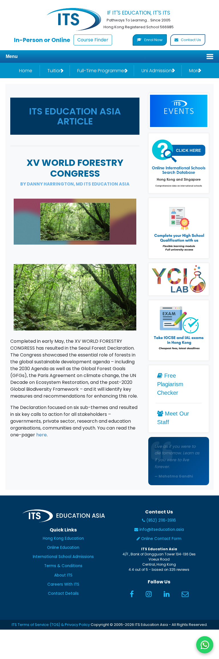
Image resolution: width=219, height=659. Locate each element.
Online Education (63, 547)
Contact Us (190, 40)
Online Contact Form (160, 538)
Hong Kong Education (63, 538)
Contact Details (63, 593)
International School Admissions (63, 556)
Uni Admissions (157, 70)
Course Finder (92, 40)
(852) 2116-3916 (160, 520)
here (41, 435)
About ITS (63, 575)
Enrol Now (153, 40)
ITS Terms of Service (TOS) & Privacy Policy (51, 624)
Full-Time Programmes (101, 70)
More (194, 70)
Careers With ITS (63, 584)
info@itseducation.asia (161, 529)
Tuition (54, 70)
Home (25, 70)
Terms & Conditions (63, 566)
